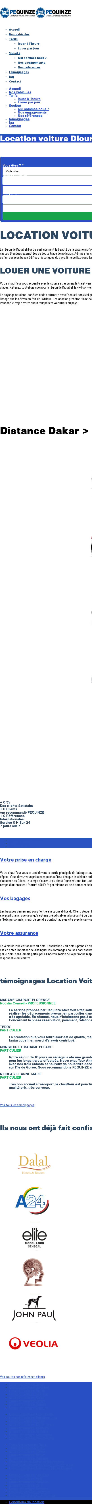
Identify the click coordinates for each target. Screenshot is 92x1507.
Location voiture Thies (26, 1421)
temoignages (19, 71)
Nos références (29, 67)
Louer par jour (28, 48)
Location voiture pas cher (29, 1475)
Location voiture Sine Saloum (32, 1495)
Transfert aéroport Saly (27, 1448)
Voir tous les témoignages (17, 1105)
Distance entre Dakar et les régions (37, 1461)
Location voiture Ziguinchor (31, 1424)
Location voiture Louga (27, 1400)
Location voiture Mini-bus (29, 1481)
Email (8, 184)
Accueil (14, 29)
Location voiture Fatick (27, 1390)
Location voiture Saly (25, 1485)
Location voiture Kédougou (30, 1434)
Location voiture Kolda (26, 1397)
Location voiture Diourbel (29, 1387)
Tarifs (13, 38)
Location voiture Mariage (28, 1458)
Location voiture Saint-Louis (31, 1414)
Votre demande (15, 202)
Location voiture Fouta (26, 1454)
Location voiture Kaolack (28, 1394)
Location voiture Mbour (27, 1451)
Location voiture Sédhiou (29, 1427)
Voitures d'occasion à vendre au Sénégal (41, 1465)
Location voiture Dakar (27, 1384)
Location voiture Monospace (31, 1438)
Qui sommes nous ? (32, 57)
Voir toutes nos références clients (22, 1377)
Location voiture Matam (27, 1404)
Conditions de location (26, 1502)
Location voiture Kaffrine (28, 1431)
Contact (15, 81)
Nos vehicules (19, 34)
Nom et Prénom (16, 174)
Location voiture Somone (29, 1488)
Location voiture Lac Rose (29, 1492)
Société (14, 53)
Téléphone (12, 193)
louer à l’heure (29, 43)
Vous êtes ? (13, 165)
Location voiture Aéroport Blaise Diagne (40, 1468)
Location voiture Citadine (28, 1407)
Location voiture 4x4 (25, 1478)
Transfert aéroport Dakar (28, 1444)
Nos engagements (31, 62)
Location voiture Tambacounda (33, 1417)
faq (11, 76)
